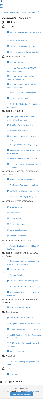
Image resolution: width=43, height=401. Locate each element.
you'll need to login (31, 391)
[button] (1, 2)
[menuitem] (1, 5)
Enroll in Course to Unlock (21, 394)
